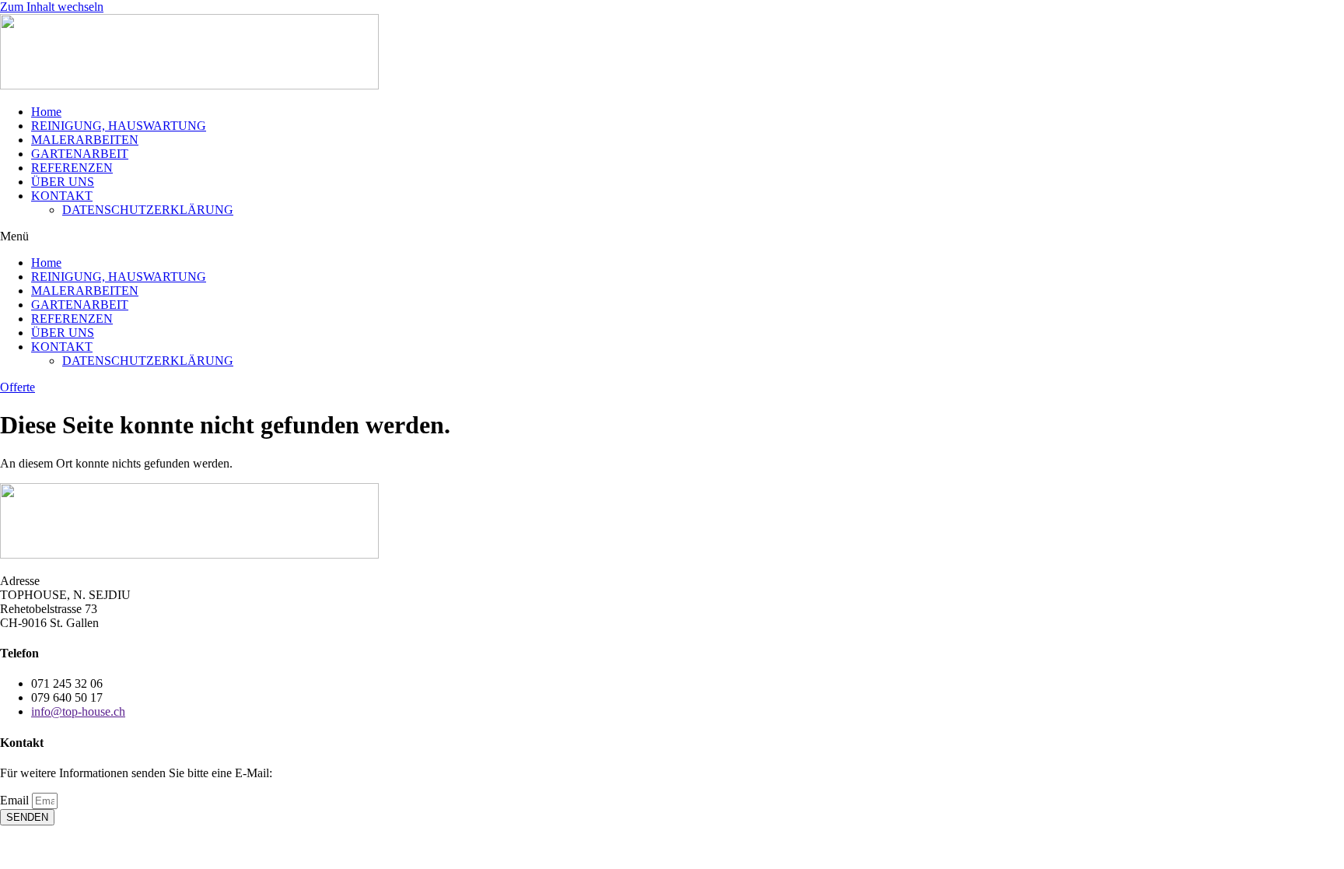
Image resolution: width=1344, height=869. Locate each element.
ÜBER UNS (62, 181)
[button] (672, 237)
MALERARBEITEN (84, 139)
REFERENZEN (72, 167)
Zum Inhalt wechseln (51, 6)
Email (16, 800)
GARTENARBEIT (79, 153)
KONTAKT (62, 195)
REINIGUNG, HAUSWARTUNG (118, 125)
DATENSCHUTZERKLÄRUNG (147, 209)
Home (46, 111)
